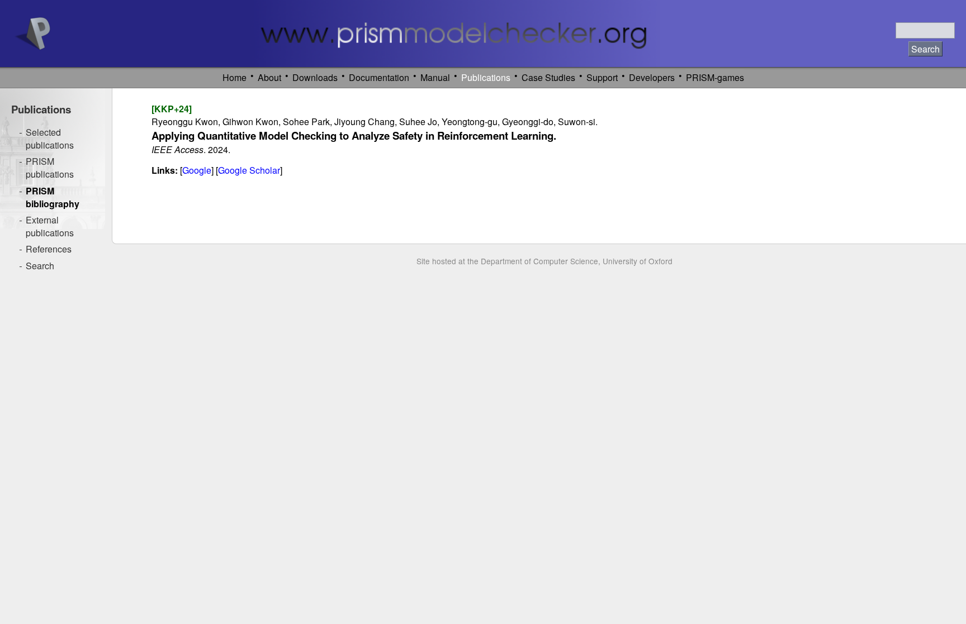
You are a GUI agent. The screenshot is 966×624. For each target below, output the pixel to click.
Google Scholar (249, 170)
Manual (435, 77)
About (269, 77)
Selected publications (50, 138)
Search (40, 265)
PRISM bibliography (52, 197)
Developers (652, 77)
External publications (50, 226)
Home (234, 77)
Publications (485, 77)
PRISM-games (715, 77)
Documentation (379, 77)
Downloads (315, 77)
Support (602, 77)
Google (196, 170)
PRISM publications (50, 167)
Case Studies (548, 77)
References (49, 248)
